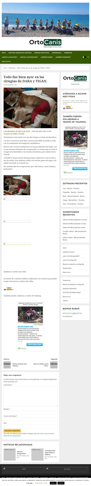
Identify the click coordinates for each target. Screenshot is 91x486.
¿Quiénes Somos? (47, 57)
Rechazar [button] (53, 483)
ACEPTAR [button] (61, 483)
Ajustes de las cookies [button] (41, 483)
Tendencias (68, 53)
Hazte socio (6, 61)
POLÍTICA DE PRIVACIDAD (72, 292)
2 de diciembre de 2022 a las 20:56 (17, 131)
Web (5, 423)
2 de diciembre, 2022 (11, 85)
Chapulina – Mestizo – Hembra (73, 192)
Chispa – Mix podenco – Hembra (74, 200)
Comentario (8, 385)
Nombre (7, 409)
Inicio (4, 53)
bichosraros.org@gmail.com (72, 313)
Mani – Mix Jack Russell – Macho (74, 196)
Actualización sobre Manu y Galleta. (50, 453)
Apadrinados (56, 53)
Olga (84, 224)
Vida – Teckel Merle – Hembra (73, 204)
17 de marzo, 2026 (51, 457)
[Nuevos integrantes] (10, 454)
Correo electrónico (10, 416)
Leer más (30, 483)
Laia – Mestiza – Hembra (71, 188)
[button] (88, 57)
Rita (84, 227)
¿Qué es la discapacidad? (29, 57)
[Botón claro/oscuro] (84, 57)
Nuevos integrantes (21, 453)
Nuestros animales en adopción (20, 53)
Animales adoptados (41, 53)
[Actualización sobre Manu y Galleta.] (37, 454)
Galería (65, 301)
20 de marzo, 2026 (23, 456)
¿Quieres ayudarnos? (63, 57)
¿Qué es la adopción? (9, 57)
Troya (85, 220)
